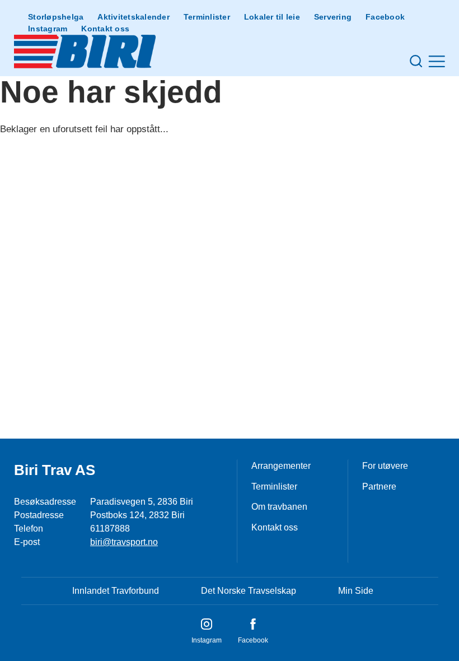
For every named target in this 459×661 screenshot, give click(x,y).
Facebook (385, 16)
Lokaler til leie (272, 16)
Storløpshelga (55, 16)
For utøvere (385, 466)
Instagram (47, 28)
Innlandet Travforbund (115, 590)
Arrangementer (281, 466)
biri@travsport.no (124, 542)
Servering (333, 16)
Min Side (355, 590)
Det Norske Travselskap (248, 590)
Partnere (379, 486)
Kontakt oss (105, 28)
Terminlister (207, 16)
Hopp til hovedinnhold (42, 7)
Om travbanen (279, 506)
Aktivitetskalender (133, 16)
